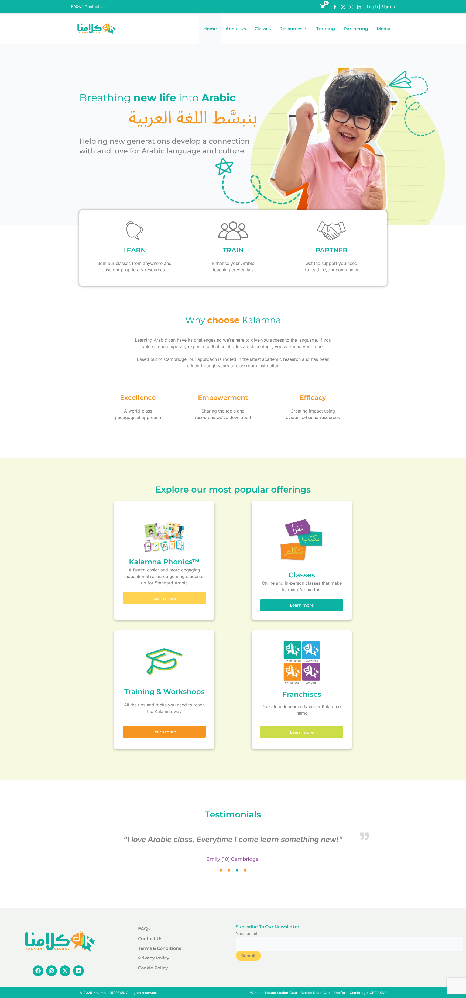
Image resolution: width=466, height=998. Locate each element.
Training (325, 28)
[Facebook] (335, 7)
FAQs (76, 6)
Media (383, 28)
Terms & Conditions (159, 948)
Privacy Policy (153, 958)
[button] (305, 29)
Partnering (356, 28)
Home (210, 28)
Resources (290, 28)
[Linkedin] (359, 7)
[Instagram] (351, 7)
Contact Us (95, 6)
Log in (372, 6)
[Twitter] (343, 7)
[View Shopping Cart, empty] (322, 6)
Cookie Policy (153, 968)
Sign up (388, 6)
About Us (235, 28)
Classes (263, 28)
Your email (246, 933)
